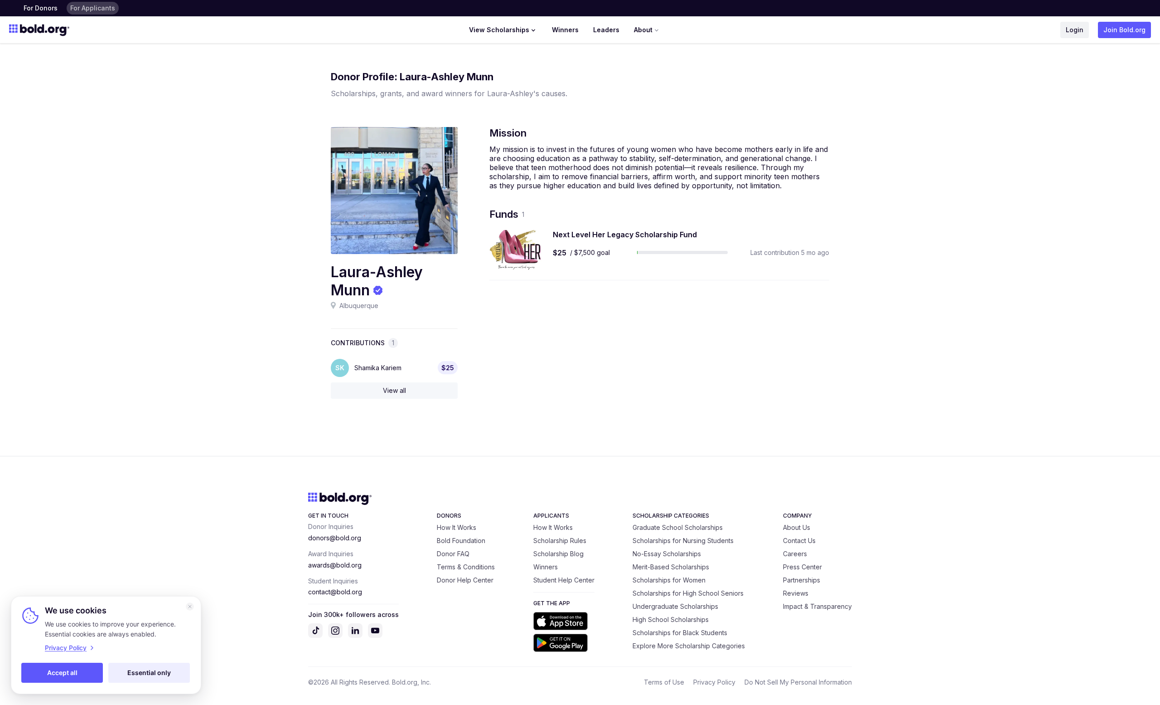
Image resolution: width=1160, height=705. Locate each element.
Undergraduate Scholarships (675, 606)
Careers (795, 554)
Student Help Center (563, 580)
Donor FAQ (453, 554)
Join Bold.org (1124, 30)
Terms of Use (664, 682)
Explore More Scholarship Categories (689, 646)
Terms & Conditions (466, 567)
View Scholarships (499, 30)
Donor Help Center (465, 580)
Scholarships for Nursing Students (683, 540)
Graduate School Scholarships (678, 527)
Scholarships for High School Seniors (688, 593)
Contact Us (799, 540)
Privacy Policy (714, 682)
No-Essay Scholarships (667, 554)
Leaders (606, 30)
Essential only (149, 672)
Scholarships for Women (669, 580)
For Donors (41, 8)
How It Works (456, 527)
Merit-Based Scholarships (671, 567)
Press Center (802, 567)
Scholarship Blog (558, 554)
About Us (796, 527)
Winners (565, 30)
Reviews (795, 593)
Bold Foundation (461, 540)
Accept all (62, 672)
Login (1074, 30)
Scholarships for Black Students (680, 632)
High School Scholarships (671, 619)
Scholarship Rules (559, 540)
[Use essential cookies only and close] (190, 606)
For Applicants (92, 8)
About (643, 30)
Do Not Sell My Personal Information (798, 682)
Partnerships (801, 580)
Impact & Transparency (817, 606)
